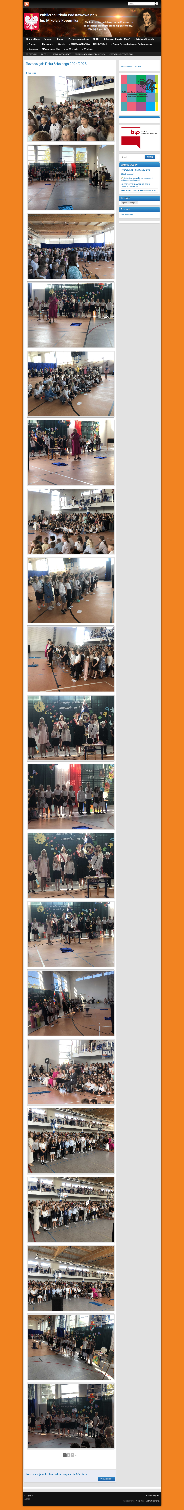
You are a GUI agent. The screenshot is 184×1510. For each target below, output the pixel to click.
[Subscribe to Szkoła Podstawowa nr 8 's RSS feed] (26, 4)
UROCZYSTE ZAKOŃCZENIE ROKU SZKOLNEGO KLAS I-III (135, 185)
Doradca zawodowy (62, 54)
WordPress (140, 1501)
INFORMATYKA (127, 215)
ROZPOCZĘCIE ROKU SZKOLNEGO (135, 170)
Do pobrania (31, 54)
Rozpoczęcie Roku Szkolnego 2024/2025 (56, 1474)
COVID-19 (44, 54)
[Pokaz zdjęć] (31, 73)
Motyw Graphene (152, 1501)
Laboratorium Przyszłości (121, 54)
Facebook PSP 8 (134, 66)
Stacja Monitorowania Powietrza (90, 54)
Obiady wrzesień (127, 174)
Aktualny (124, 66)
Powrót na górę (153, 1495)
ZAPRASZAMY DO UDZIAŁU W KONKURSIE (138, 190)
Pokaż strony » (106, 1479)
